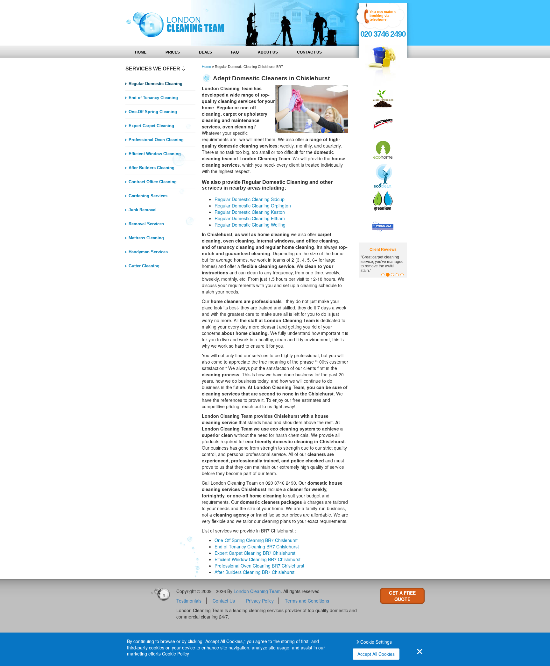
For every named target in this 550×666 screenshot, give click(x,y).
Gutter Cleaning (144, 266)
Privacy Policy (260, 600)
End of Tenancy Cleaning (153, 97)
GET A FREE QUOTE (402, 596)
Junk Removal (143, 209)
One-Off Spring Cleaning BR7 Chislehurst (256, 540)
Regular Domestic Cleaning (155, 83)
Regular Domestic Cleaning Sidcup (250, 199)
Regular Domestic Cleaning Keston (250, 212)
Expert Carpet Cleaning (151, 125)
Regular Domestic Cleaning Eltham (250, 218)
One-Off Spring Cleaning (153, 111)
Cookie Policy (175, 653)
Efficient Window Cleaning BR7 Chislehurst (257, 559)
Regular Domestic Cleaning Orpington (253, 205)
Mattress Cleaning (146, 237)
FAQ (235, 52)
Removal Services (146, 223)
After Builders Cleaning (151, 167)
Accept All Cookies (376, 654)
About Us (268, 52)
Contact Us (309, 52)
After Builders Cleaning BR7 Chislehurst (254, 572)
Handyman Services (148, 252)
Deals (205, 52)
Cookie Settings (376, 642)
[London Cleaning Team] (173, 23)
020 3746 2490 (382, 33)
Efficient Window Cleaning (155, 153)
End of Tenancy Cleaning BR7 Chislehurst (257, 546)
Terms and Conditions (307, 600)
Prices (173, 52)
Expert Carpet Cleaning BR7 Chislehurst (255, 553)
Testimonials (188, 600)
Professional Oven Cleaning (156, 139)
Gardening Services (148, 195)
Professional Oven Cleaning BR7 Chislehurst (259, 565)
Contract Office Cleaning (153, 181)
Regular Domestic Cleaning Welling (250, 224)
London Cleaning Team (257, 591)
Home (140, 52)
